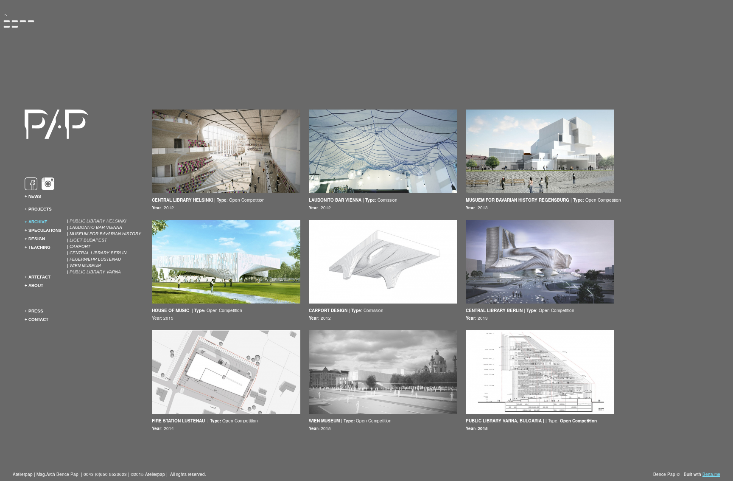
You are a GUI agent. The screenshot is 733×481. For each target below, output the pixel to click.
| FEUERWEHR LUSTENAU (94, 259)
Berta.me (711, 474)
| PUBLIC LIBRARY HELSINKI (96, 221)
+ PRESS (34, 311)
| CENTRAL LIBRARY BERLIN (96, 252)
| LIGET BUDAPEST (87, 240)
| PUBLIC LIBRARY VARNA (94, 272)
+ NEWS (33, 196)
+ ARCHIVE (36, 221)
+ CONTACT (36, 319)
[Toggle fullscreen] (23, 21)
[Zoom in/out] (31, 21)
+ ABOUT (34, 285)
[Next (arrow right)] (14, 26)
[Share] (14, 21)
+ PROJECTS (38, 209)
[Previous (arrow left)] (6, 26)
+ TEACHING (37, 247)
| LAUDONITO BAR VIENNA (94, 227)
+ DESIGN (35, 238)
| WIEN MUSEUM (84, 265)
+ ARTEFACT (37, 277)
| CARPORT (78, 246)
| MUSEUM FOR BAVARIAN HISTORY (104, 233)
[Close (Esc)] (6, 21)
